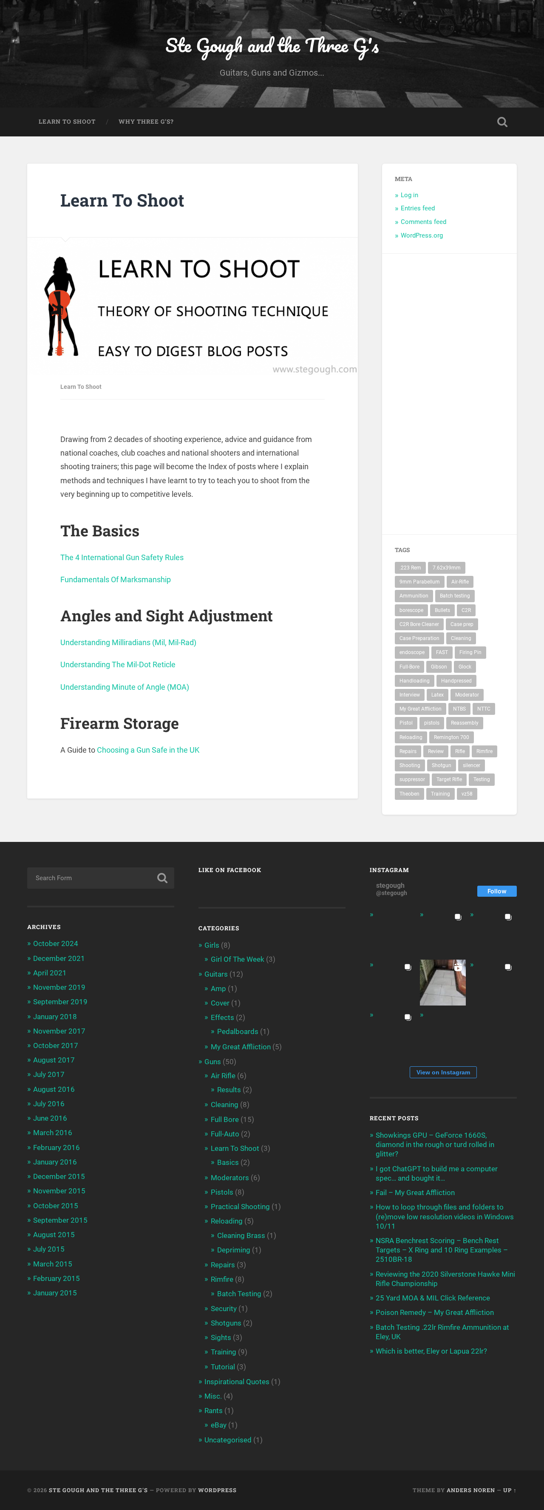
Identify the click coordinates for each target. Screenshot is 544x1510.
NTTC (483, 709)
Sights (221, 1337)
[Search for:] (100, 878)
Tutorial (223, 1367)
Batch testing (455, 596)
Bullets (442, 610)
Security (224, 1308)
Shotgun (441, 765)
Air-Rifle (460, 582)
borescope (411, 610)
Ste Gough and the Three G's (272, 45)
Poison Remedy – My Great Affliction (435, 1312)
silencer (471, 765)
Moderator (467, 695)
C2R (466, 610)
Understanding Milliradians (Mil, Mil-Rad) (128, 642)
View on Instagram (443, 1072)
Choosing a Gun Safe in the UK (148, 749)
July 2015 (49, 1249)
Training (440, 794)
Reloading (411, 737)
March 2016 (52, 1132)
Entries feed (418, 208)
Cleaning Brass (241, 1235)
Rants (213, 1410)
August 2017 (54, 1060)
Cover (220, 1003)
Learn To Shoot (67, 121)
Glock (465, 667)
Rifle (460, 751)
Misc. (213, 1396)
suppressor (412, 779)
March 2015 (52, 1264)
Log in (409, 195)
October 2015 (55, 1205)
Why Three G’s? (146, 121)
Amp (218, 988)
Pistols (222, 1192)
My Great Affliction (421, 709)
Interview (410, 695)
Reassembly (465, 723)
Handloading (415, 681)
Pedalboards (237, 1031)
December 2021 (59, 958)
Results (229, 1089)
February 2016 (56, 1147)
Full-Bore (409, 667)
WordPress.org (422, 235)
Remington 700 (451, 737)
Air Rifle (223, 1075)
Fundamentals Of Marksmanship (115, 579)
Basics (228, 1162)
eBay (219, 1425)
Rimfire (484, 751)
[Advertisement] (478, 393)
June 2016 (50, 1118)
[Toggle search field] (502, 122)
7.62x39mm (447, 568)
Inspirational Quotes (236, 1381)
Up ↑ (510, 1490)
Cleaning (461, 638)
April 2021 (50, 973)
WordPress (217, 1490)
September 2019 (60, 1001)
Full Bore (225, 1119)
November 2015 (59, 1191)
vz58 (467, 794)
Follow (497, 891)
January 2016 (55, 1162)
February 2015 (56, 1278)
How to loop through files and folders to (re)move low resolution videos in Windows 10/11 (445, 1216)
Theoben (409, 794)
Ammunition (414, 596)
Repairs (408, 751)
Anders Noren (471, 1490)
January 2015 (55, 1293)
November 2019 (59, 987)
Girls (211, 945)
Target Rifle (449, 779)
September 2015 (60, 1220)
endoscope (412, 652)
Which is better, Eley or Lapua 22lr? (431, 1351)
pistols (431, 723)
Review (436, 751)
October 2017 (55, 1045)
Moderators (230, 1177)
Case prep (461, 624)
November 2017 (59, 1031)
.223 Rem (410, 568)
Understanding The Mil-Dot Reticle (118, 664)
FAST (442, 652)
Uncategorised (228, 1440)
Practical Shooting (240, 1206)
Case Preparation (419, 638)
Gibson (439, 667)
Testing (481, 779)
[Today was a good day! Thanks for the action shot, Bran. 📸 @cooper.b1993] (393, 1033)
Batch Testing (239, 1293)
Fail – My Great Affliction (415, 1192)
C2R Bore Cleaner (419, 624)
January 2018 (55, 1016)
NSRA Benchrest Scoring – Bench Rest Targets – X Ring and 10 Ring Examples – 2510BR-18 (442, 1250)
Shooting (410, 765)
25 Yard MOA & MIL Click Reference (433, 1298)
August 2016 (54, 1089)
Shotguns (226, 1323)
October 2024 (55, 943)
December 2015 (59, 1176)
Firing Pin (470, 652)
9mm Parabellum (420, 582)
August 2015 (54, 1234)
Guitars (216, 974)
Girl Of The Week (237, 959)
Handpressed (456, 681)
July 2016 (49, 1103)
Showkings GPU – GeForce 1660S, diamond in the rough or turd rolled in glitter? (435, 1144)
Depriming (233, 1250)
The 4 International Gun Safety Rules (122, 557)
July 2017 (49, 1074)
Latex (437, 695)
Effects (222, 1017)
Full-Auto (225, 1134)
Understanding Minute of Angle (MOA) (124, 687)
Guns (212, 1061)
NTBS (459, 709)
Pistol (406, 723)
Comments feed (423, 222)
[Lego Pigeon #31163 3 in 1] (393, 932)
